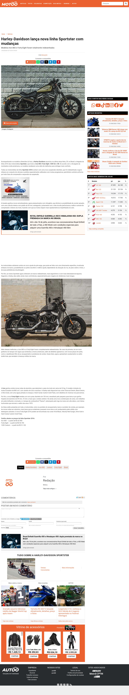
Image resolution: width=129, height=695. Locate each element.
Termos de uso (75, 670)
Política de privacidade (75, 673)
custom (49, 467)
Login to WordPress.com (36, 519)
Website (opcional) (61, 521)
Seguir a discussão (83, 497)
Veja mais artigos (49, 488)
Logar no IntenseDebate (24, 519)
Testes (30, 3)
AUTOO (74, 3)
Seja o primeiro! (31, 502)
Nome (2, 521)
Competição (47, 3)
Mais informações (68, 568)
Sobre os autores (32, 677)
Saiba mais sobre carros (65, 621)
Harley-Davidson (31, 467)
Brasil (66, 467)
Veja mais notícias (8, 621)
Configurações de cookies (75, 675)
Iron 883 (42, 467)
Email (30, 521)
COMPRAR (14, 656)
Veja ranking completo (96, 229)
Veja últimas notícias (37, 621)
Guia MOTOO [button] (57, 3)
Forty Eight (58, 467)
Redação (44, 55)
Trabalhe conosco (32, 675)
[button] (31, 62)
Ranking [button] (67, 3)
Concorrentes (45, 570)
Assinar (3, 527)
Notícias (23, 3)
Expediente (32, 670)
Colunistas (38, 3)
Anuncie (32, 673)
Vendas (43, 568)
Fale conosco (32, 679)
